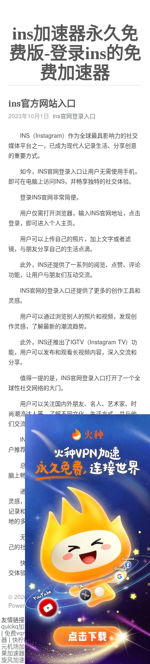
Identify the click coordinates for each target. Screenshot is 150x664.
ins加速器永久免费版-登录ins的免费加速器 (75, 53)
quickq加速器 (18, 626)
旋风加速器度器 (21, 659)
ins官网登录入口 (74, 116)
